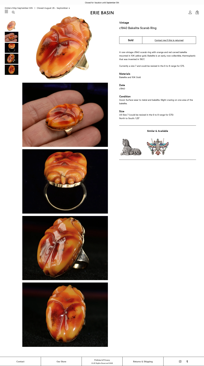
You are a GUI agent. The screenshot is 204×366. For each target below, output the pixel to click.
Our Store (61, 361)
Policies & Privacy (102, 359)
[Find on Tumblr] (187, 361)
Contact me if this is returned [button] (169, 40)
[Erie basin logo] (102, 12)
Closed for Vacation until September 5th (102, 2)
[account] (190, 12)
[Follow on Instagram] (180, 361)
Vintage (124, 22)
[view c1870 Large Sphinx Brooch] (130, 147)
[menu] (6, 11)
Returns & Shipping (143, 361)
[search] (13, 12)
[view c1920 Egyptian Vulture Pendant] (157, 147)
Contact (20, 361)
